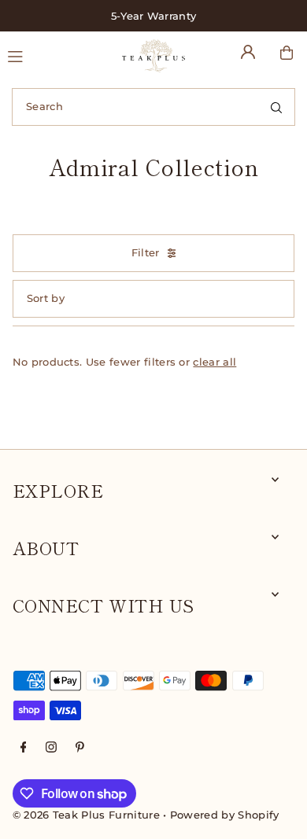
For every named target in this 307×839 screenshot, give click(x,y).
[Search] (276, 107)
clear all (214, 362)
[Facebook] (23, 748)
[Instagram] (51, 748)
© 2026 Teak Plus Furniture (86, 815)
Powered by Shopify (224, 815)
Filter (145, 253)
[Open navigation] (57, 55)
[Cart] (286, 52)
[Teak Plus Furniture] (153, 55)
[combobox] (153, 107)
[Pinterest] (80, 748)
